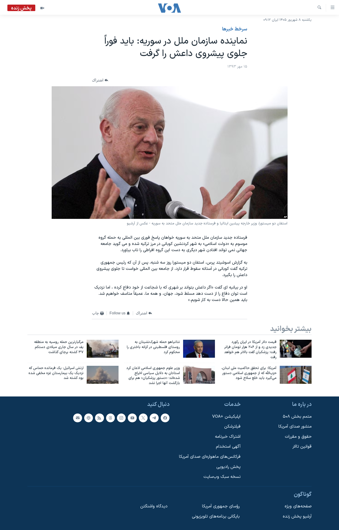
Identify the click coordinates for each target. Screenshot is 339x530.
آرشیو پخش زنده (297, 516)
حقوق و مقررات (298, 437)
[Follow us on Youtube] (132, 418)
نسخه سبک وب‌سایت (222, 477)
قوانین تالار (302, 447)
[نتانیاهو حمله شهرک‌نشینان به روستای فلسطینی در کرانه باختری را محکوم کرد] (199, 349)
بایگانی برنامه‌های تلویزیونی (216, 516)
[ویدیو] (42, 8)
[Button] (100, 80)
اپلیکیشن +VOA (226, 417)
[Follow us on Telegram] (154, 418)
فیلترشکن (232, 426)
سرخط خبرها (234, 29)
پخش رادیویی (228, 467)
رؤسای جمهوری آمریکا (221, 506)
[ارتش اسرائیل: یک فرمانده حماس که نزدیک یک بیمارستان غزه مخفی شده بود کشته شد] (103, 375)
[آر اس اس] (99, 418)
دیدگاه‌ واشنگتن (153, 506)
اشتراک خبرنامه (228, 437)
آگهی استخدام (228, 447)
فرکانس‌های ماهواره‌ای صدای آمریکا (210, 457)
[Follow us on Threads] (110, 418)
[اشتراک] (77, 418)
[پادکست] (88, 418)
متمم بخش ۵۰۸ (297, 417)
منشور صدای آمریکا (295, 426)
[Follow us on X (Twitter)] (143, 418)
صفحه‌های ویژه (298, 506)
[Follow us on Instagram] (121, 418)
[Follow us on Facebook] (165, 418)
